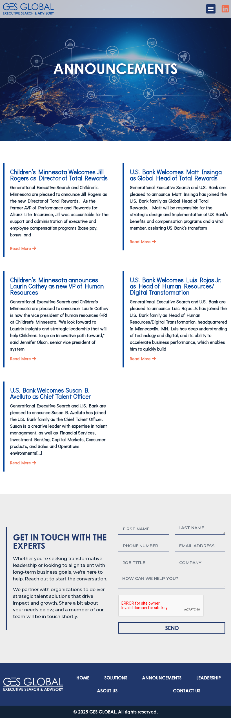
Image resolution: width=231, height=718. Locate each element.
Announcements (161, 677)
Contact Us (186, 690)
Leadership (208, 677)
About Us (107, 690)
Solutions (115, 677)
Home (82, 677)
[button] (211, 9)
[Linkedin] (225, 9)
